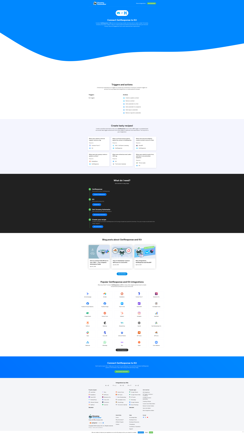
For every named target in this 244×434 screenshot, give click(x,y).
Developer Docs (133, 419)
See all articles (122, 273)
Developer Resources (134, 422)
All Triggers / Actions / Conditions (148, 395)
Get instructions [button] (98, 226)
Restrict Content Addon (148, 406)
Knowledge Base (133, 417)
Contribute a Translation (134, 426)
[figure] (124, 98)
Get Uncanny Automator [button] (100, 214)
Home (117, 417)
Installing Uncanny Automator (147, 398)
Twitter (145, 417)
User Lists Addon (147, 408)
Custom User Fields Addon (149, 403)
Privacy (90, 427)
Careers (117, 424)
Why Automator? (120, 419)
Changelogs (132, 424)
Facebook (143, 417)
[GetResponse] (118, 13)
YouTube (147, 417)
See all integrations (122, 350)
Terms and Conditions (98, 427)
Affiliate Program (119, 422)
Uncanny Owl (99, 420)
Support (131, 428)
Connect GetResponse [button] (99, 194)
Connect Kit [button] (97, 204)
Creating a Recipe (147, 401)
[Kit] (125, 13)
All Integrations (146, 392)
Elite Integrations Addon (148, 410)
